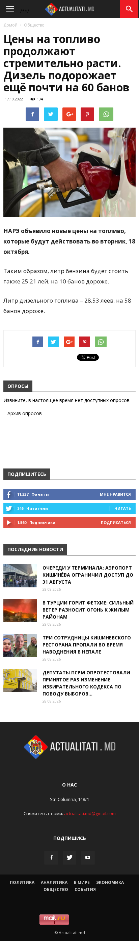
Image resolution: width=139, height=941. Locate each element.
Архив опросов (24, 413)
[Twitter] (69, 857)
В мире (82, 882)
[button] (129, 9)
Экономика (110, 882)
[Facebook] (51, 857)
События (85, 889)
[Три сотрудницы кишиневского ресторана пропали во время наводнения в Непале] (20, 645)
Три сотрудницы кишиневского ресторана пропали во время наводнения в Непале (87, 644)
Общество (34, 25)
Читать (122, 508)
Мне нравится (115, 494)
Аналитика (54, 882)
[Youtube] (87, 857)
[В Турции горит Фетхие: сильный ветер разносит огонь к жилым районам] (20, 610)
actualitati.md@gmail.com (90, 813)
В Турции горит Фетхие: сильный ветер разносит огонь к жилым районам (88, 609)
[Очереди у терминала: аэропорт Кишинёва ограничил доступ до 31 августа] (20, 575)
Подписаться (116, 522)
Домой (10, 25)
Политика (22, 882)
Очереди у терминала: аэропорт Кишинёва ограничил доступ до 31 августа (88, 575)
